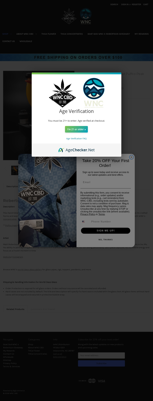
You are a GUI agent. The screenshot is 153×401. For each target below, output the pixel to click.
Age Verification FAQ (76, 138)
